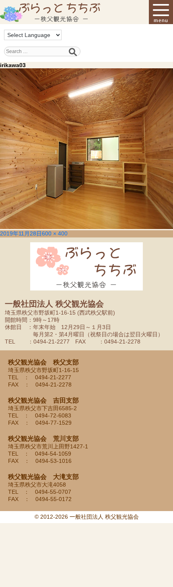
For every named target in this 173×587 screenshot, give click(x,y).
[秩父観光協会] (50, 12)
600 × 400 (55, 233)
